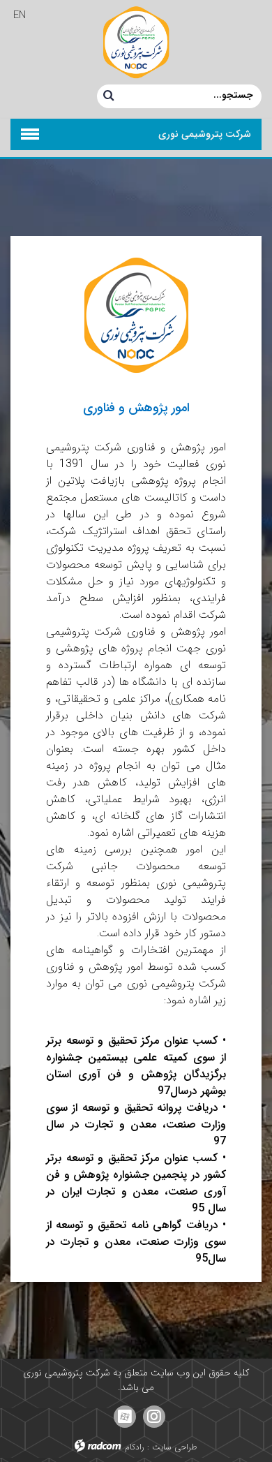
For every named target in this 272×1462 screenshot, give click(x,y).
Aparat (125, 1416)
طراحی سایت (174, 1447)
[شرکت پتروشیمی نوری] (136, 42)
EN (19, 15)
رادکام (134, 1447)
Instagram (154, 1416)
